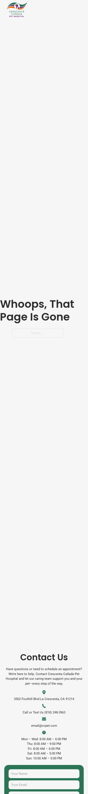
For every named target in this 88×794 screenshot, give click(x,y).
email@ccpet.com (44, 726)
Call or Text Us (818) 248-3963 (44, 712)
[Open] (80, 7)
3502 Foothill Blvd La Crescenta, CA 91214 (44, 699)
